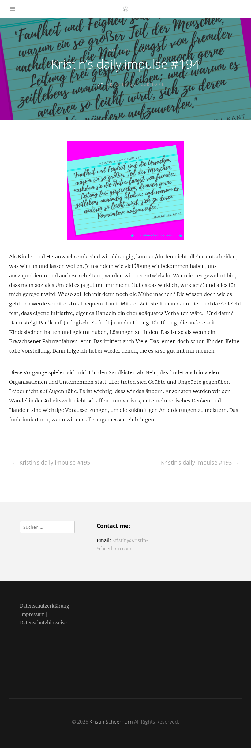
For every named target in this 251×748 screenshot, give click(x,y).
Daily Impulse (125, 50)
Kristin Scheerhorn (136, 84)
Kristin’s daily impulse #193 (200, 462)
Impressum (32, 614)
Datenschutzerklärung (44, 606)
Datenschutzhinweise (43, 623)
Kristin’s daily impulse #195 (51, 462)
